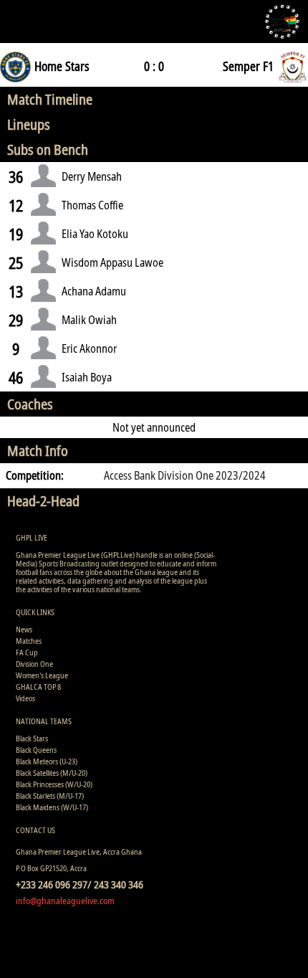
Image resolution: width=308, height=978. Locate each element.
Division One (34, 663)
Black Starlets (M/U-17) (50, 795)
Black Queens (36, 749)
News (24, 629)
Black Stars (32, 738)
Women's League (42, 675)
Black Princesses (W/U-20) (54, 784)
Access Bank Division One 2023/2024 (185, 475)
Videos (25, 698)
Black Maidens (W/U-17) (52, 807)
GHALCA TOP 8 (38, 686)
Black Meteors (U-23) (46, 761)
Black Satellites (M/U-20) (51, 772)
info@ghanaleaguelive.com (65, 900)
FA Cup (27, 652)
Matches (29, 640)
